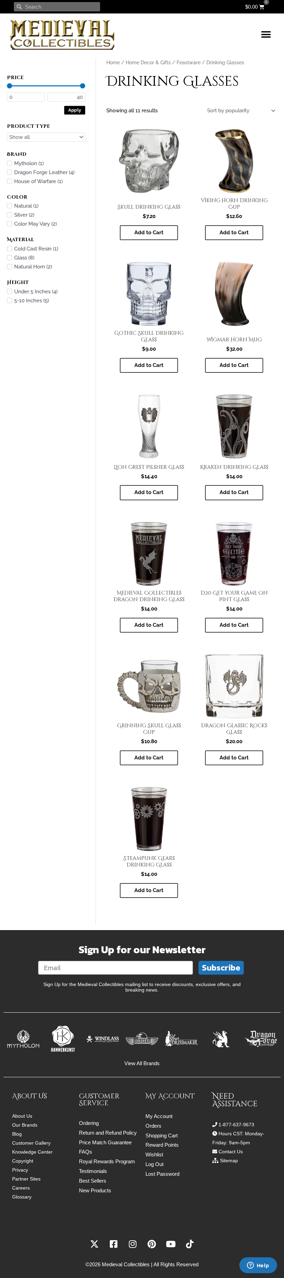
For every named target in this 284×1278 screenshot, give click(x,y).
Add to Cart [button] (148, 232)
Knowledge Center (32, 1152)
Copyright (22, 1161)
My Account (158, 1116)
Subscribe (221, 968)
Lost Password (162, 1174)
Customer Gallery (31, 1143)
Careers (21, 1188)
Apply (74, 109)
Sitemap (229, 1160)
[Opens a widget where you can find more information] (258, 1266)
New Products (95, 1190)
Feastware (189, 62)
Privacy (20, 1170)
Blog (17, 1134)
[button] (266, 34)
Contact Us (231, 1151)
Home (113, 62)
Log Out (154, 1164)
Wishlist (154, 1154)
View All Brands (142, 1063)
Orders (153, 1126)
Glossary (22, 1197)
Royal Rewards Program (107, 1161)
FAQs (85, 1152)
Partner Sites (26, 1179)
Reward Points (162, 1145)
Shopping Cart (161, 1135)
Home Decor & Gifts (148, 62)
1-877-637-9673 (236, 1124)
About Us (22, 1116)
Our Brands (24, 1125)
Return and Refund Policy (108, 1133)
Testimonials (93, 1171)
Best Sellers (92, 1181)
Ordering (89, 1123)
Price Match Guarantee (105, 1142)
